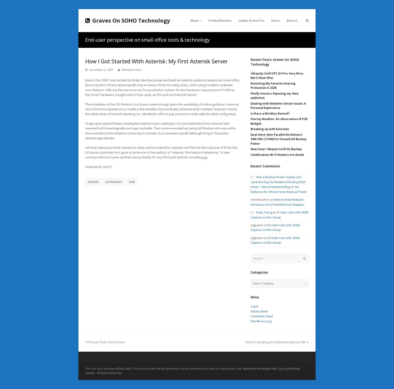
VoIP (132, 182)
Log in (255, 306)
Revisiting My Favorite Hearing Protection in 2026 (273, 85)
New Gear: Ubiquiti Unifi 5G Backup (276, 149)
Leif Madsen (113, 182)
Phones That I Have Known (106, 342)
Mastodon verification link (259, 369)
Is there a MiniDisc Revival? (270, 113)
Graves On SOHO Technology (131, 20)
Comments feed (262, 316)
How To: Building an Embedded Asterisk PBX (275, 342)
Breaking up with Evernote (270, 129)
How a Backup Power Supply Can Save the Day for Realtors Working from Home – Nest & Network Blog (278, 182)
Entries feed (259, 311)
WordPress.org (261, 321)
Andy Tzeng (264, 212)
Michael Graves (132, 70)
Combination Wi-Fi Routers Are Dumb (277, 155)
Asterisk (93, 182)
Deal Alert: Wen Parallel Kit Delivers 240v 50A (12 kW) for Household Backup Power (278, 139)
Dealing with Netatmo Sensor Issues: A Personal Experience (278, 105)
